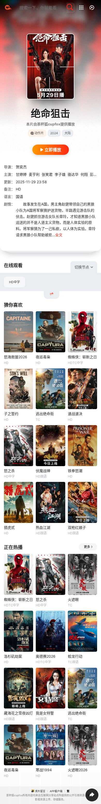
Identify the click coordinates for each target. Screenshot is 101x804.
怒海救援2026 (15, 357)
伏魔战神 (43, 470)
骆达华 (73, 174)
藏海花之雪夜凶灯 (18, 713)
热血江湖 (43, 527)
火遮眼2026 (78, 770)
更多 (87, 547)
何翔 (84, 174)
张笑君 (47, 174)
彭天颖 (95, 174)
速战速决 (75, 413)
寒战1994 (44, 770)
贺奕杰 (21, 167)
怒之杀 (9, 470)
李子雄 (60, 174)
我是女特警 (45, 713)
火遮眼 (73, 599)
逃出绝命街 (45, 413)
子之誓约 (11, 413)
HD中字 (14, 282)
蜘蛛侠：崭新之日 (82, 357)
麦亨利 (34, 174)
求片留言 (40, 791)
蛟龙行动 (75, 656)
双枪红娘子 (77, 527)
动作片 (39, 133)
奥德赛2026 (45, 656)
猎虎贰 (9, 527)
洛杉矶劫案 (13, 656)
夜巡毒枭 (43, 357)
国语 (19, 196)
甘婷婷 (21, 174)
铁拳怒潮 (75, 470)
